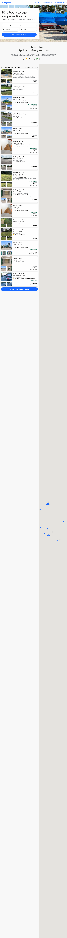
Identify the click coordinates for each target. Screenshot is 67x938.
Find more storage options (19, 34)
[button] (10, 29)
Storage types (46, 2)
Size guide (36, 2)
